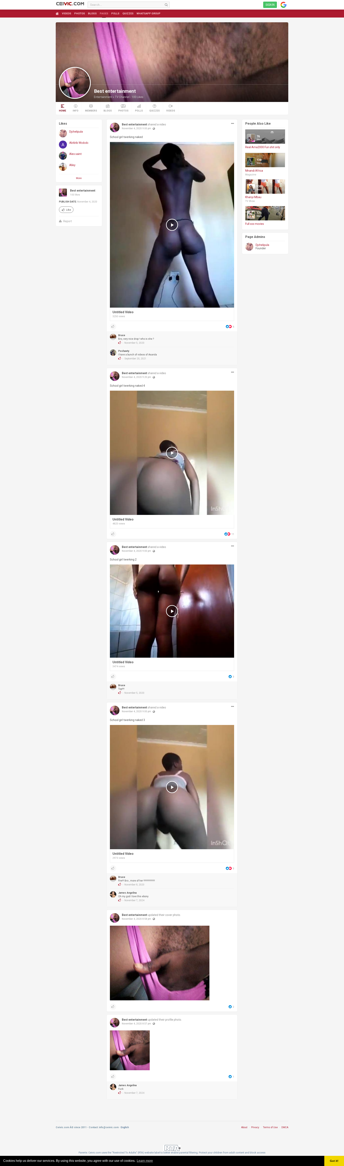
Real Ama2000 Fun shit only (262, 147)
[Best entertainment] (75, 82)
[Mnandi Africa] (251, 161)
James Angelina (127, 892)
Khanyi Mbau (253, 197)
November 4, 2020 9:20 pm (136, 377)
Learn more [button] (145, 1160)
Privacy (255, 1127)
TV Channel (122, 97)
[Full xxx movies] (251, 215)
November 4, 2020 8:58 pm (136, 919)
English (125, 1127)
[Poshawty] (113, 352)
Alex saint (75, 154)
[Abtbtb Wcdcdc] (63, 145)
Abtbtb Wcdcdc (78, 142)
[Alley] (63, 167)
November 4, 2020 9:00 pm (136, 128)
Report (67, 221)
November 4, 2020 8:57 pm (136, 1023)
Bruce (121, 335)
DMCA (284, 1127)
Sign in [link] (270, 4)
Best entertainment (82, 190)
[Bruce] (113, 337)
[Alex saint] (63, 156)
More (79, 178)
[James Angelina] (113, 894)
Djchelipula (76, 131)
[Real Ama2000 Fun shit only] (251, 138)
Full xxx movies (254, 223)
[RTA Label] (172, 1147)
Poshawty (123, 351)
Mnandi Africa (254, 170)
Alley (72, 165)
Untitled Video (123, 312)
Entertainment (103, 97)
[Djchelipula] (63, 133)
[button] (232, 123)
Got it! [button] (334, 1160)
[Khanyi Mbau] (251, 188)
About (244, 1127)
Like (68, 209)
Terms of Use (270, 1127)
